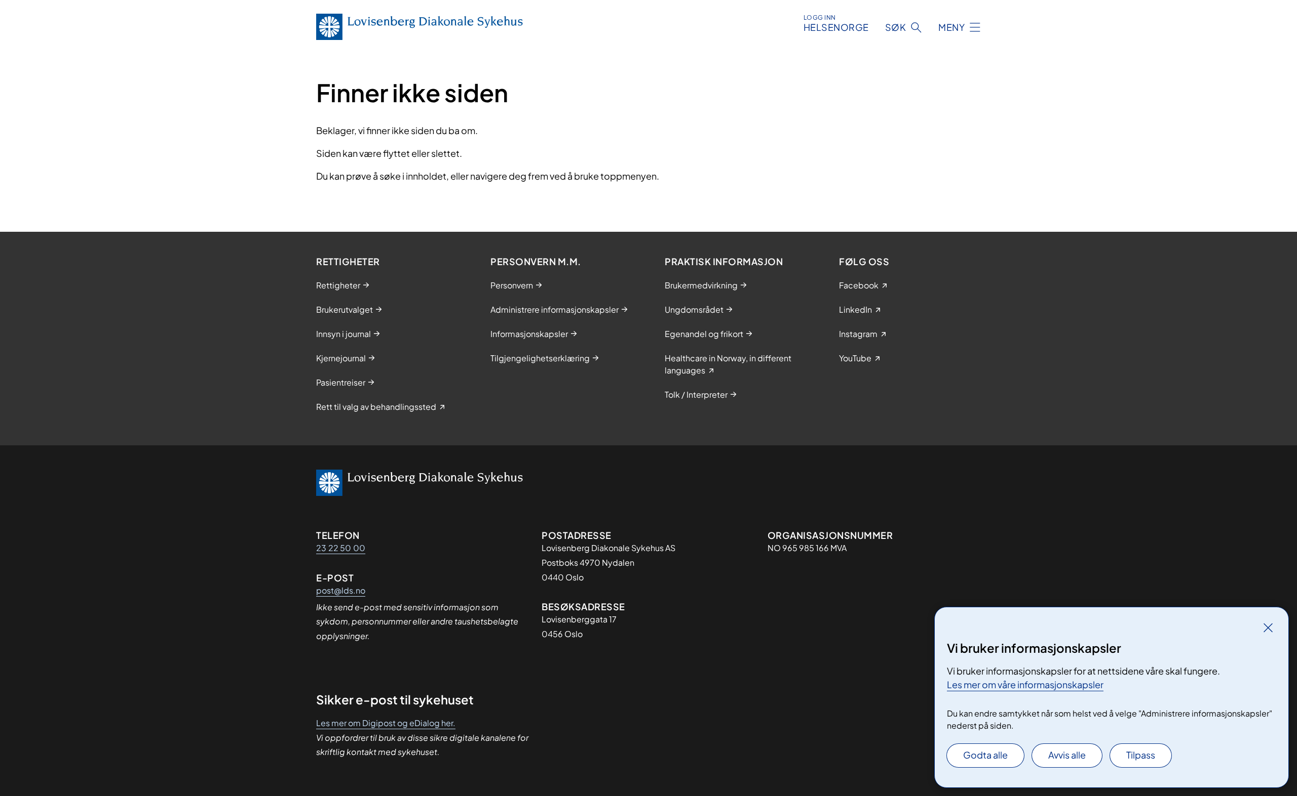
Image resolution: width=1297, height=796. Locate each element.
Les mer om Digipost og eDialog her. (385, 723)
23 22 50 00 (340, 547)
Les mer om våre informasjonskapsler (1025, 684)
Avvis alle (1067, 755)
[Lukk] (1268, 627)
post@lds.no (340, 590)
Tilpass (1140, 755)
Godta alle (985, 755)
